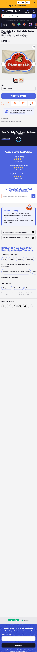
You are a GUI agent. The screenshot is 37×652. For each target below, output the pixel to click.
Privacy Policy (23, 649)
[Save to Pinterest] (19, 306)
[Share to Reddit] (25, 306)
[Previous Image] (3, 64)
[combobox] (17, 16)
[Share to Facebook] (9, 306)
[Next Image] (33, 64)
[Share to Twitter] (3, 306)
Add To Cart (18, 95)
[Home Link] (13, 11)
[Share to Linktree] (14, 306)
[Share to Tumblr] (30, 306)
